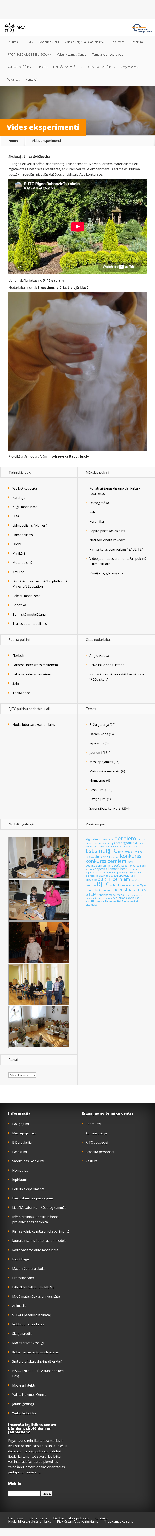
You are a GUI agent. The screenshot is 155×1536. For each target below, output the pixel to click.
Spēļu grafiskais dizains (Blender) (37, 1361)
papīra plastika (93, 872)
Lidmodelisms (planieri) (29, 525)
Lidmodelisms (22, 535)
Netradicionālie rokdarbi (107, 540)
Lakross (106, 865)
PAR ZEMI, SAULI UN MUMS (33, 1287)
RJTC (103, 884)
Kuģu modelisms (24, 507)
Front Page (20, 1259)
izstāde (92, 856)
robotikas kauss (130, 885)
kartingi (104, 857)
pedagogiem (109, 872)
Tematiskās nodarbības (107, 54)
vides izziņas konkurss (125, 898)
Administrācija (96, 1133)
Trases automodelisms (29, 623)
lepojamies (100, 869)
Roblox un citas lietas (28, 1324)
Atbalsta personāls (100, 1152)
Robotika (19, 605)
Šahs (16, 683)
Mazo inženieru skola (28, 1268)
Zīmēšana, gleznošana (106, 573)
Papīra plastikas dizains (107, 530)
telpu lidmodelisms (135, 895)
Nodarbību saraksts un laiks (33, 724)
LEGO (16, 516)
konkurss (130, 855)
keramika (114, 856)
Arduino (18, 572)
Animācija (19, 1305)
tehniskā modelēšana (111, 895)
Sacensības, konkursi (105, 808)
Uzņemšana (130, 67)
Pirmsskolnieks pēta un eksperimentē (40, 1231)
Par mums (93, 1124)
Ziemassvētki (113, 901)
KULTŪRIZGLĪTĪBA (19, 67)
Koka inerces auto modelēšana (35, 1352)
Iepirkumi (96, 743)
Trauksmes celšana (118, 1521)
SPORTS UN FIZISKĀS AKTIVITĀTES (60, 67)
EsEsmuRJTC (101, 850)
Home (13, 140)
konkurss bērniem (106, 861)
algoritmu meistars (99, 839)
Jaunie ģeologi (23, 1404)
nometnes (133, 869)
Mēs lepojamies (101, 762)
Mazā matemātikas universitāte (36, 1296)
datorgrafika (125, 843)
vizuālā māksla (95, 901)
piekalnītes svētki (107, 875)
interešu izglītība (133, 852)
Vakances (13, 79)
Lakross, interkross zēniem (32, 674)
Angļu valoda (99, 655)
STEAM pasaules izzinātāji (31, 1315)
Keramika (96, 521)
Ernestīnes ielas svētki (128, 846)
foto (120, 852)
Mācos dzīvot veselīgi (28, 1343)
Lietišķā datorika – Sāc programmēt (39, 1207)
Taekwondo (21, 693)
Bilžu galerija (99, 724)
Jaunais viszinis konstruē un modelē (39, 1240)
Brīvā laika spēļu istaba (106, 665)
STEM (28, 42)
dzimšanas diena (107, 846)
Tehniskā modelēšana (29, 614)
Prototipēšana (23, 1278)
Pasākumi (137, 42)
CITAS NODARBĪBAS (101, 67)
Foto (92, 512)
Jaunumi (95, 752)
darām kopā (108, 843)
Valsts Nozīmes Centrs (71, 54)
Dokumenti (118, 42)
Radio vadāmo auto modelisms (35, 1250)
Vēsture (91, 1161)
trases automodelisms (98, 898)
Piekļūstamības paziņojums (32, 1198)
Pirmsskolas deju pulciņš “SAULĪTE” (116, 549)
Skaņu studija (22, 1333)
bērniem (125, 838)
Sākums (12, 42)
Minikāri (18, 553)
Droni (16, 544)
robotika (115, 885)
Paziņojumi (97, 799)
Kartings (18, 497)
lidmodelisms (117, 869)
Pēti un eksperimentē (28, 1189)
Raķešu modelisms (26, 596)
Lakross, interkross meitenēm (35, 665)
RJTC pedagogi (97, 1142)
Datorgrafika (99, 503)
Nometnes (97, 780)
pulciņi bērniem (114, 879)
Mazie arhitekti (23, 1385)
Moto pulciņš (22, 562)
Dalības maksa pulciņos (71, 1518)
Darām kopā (98, 734)
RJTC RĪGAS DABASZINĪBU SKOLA (29, 54)
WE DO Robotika (24, 488)
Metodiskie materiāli (104, 771)
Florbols (18, 655)
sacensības (123, 889)
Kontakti (31, 79)
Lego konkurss (130, 865)
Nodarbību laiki (49, 42)
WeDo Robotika (24, 1413)
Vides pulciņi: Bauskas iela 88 (85, 42)
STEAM (141, 890)
